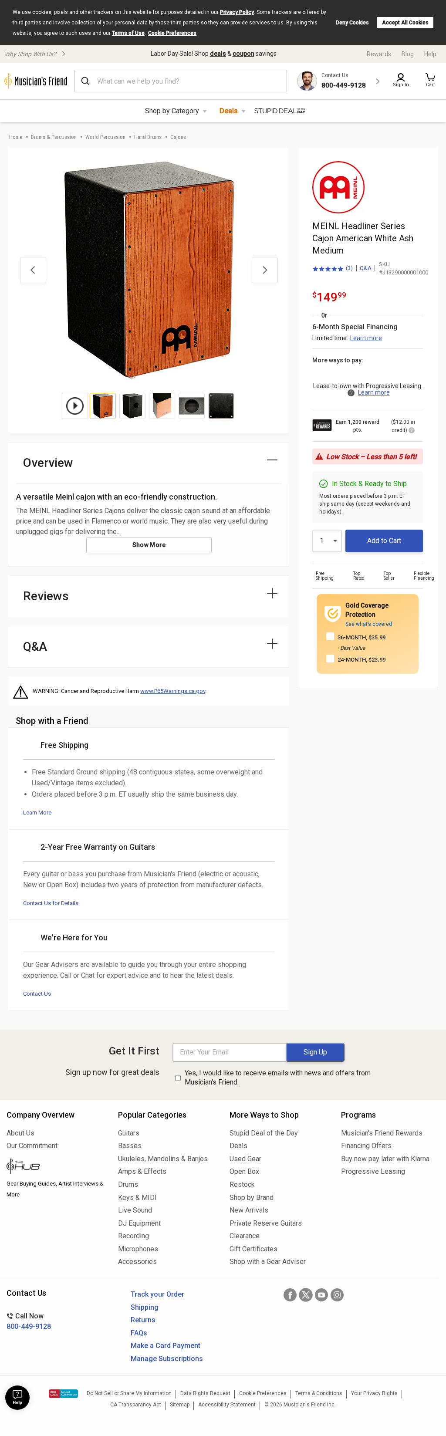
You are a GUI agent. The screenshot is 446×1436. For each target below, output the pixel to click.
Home (15, 137)
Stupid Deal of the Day (264, 1133)
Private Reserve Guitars (266, 1223)
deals (218, 53)
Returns (143, 1320)
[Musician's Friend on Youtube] (321, 1295)
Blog (408, 54)
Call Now (29, 1321)
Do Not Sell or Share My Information (129, 1393)
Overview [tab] (48, 463)
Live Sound (135, 1210)
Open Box (244, 1171)
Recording (133, 1236)
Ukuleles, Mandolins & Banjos (163, 1159)
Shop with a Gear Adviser (268, 1261)
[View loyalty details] (412, 432)
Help (430, 54)
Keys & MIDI (137, 1197)
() (332, 269)
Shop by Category (172, 111)
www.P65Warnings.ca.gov (172, 691)
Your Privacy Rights (374, 1393)
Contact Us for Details (50, 903)
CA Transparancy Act (135, 1405)
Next (265, 270)
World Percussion (105, 137)
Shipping (145, 1307)
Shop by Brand (252, 1197)
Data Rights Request (205, 1393)
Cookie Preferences (172, 33)
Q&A (366, 268)
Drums (128, 1184)
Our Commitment (32, 1146)
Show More (149, 544)
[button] (430, 81)
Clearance (245, 1236)
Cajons (178, 137)
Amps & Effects (142, 1171)
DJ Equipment (139, 1223)
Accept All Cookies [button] (405, 23)
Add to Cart (384, 541)
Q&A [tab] (35, 646)
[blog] (56, 1167)
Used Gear (245, 1159)
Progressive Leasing (373, 1171)
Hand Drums (148, 137)
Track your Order (157, 1294)
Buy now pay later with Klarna (385, 1159)
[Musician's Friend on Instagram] (337, 1295)
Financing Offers (366, 1146)
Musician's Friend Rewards (381, 1133)
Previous (33, 270)
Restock (242, 1184)
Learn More (37, 812)
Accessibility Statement (227, 1405)
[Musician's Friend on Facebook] (290, 1295)
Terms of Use (128, 33)
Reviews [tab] (46, 596)
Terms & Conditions (318, 1393)
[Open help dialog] (17, 1397)
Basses (130, 1146)
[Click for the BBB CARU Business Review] (63, 1393)
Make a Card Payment (165, 1345)
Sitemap (179, 1405)
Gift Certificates (253, 1249)
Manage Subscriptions (167, 1359)
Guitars (128, 1133)
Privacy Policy (237, 12)
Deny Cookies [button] (352, 23)
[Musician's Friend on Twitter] (306, 1295)
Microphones (138, 1249)
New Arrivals (249, 1210)
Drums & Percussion (54, 137)
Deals (229, 111)
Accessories (137, 1261)
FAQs (139, 1333)
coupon (243, 53)
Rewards (379, 54)
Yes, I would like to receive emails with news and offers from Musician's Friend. (278, 1077)
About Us (20, 1133)
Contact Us (37, 993)
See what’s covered (368, 624)
